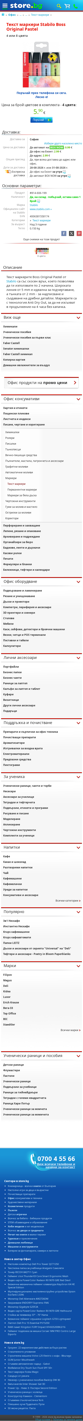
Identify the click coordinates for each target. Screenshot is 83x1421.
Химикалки (12, 432)
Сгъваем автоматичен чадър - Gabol (29, 1363)
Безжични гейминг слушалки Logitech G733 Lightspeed (39, 1318)
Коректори (12, 518)
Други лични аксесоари (19, 705)
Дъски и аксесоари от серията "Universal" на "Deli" (37, 948)
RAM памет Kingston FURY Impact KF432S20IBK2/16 (36, 1327)
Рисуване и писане (16, 813)
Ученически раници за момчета (25, 1109)
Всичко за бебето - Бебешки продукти (30, 1218)
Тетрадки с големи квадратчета (24, 1098)
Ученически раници (17, 1081)
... (20, 15)
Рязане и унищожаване (19, 596)
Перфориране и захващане (21, 525)
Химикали (10, 326)
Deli (5, 986)
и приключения (22, 1238)
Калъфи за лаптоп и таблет (21, 689)
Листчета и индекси (17, 419)
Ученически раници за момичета (26, 1114)
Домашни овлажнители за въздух (26, 365)
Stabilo (34, 205)
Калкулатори (12, 646)
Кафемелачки (12, 884)
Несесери (9, 791)
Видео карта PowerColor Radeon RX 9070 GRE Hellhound (40, 1310)
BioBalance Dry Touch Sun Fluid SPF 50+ (30, 1367)
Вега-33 (8, 1008)
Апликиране (11, 824)
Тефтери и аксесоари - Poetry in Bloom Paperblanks (36, 954)
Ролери (9, 438)
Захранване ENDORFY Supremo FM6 (28, 1302)
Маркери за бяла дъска (22, 495)
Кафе (6, 856)
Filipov (7, 975)
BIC (5, 1019)
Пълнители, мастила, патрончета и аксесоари (34, 461)
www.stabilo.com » (41, 209)
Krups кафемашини (16, 932)
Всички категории (67, 900)
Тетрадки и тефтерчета (19, 802)
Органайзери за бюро (18, 542)
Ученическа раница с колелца (25, 1392)
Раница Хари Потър (16, 1103)
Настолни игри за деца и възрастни (28, 1190)
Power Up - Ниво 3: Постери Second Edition (32, 1388)
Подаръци (10, 711)
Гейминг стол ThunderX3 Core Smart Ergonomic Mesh (38, 1276)
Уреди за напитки (15, 889)
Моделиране (11, 819)
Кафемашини (12, 878)
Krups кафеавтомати (17, 937)
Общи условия (42, 1419)
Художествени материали (22, 1202)
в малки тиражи (27, 1234)
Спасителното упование (22, 1351)
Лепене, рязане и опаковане (22, 531)
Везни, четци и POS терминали (24, 635)
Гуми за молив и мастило (21, 507)
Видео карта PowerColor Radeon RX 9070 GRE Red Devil (39, 1280)
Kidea (6, 991)
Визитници (11, 700)
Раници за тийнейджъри (20, 1092)
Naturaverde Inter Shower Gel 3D (26, 1383)
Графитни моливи (16, 466)
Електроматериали (16, 754)
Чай (6, 873)
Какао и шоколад (14, 862)
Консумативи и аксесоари (20, 895)
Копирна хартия (14, 359)
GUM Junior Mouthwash (21, 1359)
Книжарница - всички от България (32, 1186)
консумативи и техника (25, 1198)
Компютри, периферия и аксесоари (27, 607)
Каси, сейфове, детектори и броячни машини (34, 629)
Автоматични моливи (19, 472)
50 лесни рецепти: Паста (22, 1408)
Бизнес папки (12, 672)
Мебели (8, 624)
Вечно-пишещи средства (21, 455)
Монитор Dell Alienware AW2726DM (28, 1298)
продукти (21, 1206)
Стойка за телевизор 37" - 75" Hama (28, 1314)
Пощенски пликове (16, 413)
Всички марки (69, 1030)
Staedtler (9, 1024)
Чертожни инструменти (20, 501)
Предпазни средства (17, 759)
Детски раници (13, 1065)
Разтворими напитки (18, 867)
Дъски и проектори (16, 601)
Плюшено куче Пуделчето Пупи (26, 1404)
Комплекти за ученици (18, 835)
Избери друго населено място (63, 143)
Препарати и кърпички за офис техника (30, 732)
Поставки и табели (16, 640)
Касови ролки (12, 553)
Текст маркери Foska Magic (23, 1371)
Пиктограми (11, 765)
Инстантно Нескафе (16, 926)
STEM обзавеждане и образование (27, 1222)
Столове (8, 618)
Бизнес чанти (12, 678)
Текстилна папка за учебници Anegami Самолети (36, 1268)
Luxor (6, 997)
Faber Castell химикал (18, 354)
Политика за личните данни (67, 1419)
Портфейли (11, 667)
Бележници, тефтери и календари (26, 570)
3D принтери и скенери (19, 612)
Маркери (11, 478)
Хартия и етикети (15, 408)
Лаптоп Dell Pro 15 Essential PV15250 (28, 1322)
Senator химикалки (16, 348)
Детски (17, 1214)
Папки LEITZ (11, 943)
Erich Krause (11, 1002)
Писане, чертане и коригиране (24, 424)
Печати (8, 558)
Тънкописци (13, 449)
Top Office (9, 1013)
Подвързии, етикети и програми (25, 808)
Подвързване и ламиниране (22, 590)
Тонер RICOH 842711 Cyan (22, 1272)
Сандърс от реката (18, 1375)
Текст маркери (40, 15)
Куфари (8, 694)
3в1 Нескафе (11, 921)
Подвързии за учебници (20, 1087)
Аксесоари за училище (18, 797)
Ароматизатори (14, 743)
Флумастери (11, 1070)
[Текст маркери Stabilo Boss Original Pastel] (41, 65)
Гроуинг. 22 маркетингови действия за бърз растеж (37, 1347)
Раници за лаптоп (15, 683)
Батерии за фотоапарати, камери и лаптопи (33, 1250)
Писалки (10, 443)
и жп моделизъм (26, 1226)
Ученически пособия (17, 332)
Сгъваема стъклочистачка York (25, 1400)
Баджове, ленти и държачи (21, 547)
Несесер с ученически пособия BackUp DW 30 (34, 1379)
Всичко (26, 1230)
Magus (7, 980)
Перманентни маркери (22, 489)
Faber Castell (11, 343)
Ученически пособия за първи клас (27, 337)
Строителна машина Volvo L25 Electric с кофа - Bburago (39, 1355)
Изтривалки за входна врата (23, 748)
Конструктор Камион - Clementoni (27, 1396)
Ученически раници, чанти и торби (27, 786)
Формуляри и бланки (17, 564)
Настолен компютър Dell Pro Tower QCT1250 (33, 1264)
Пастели (8, 1076)
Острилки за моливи (18, 512)
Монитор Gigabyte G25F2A (23, 1306)
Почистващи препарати (19, 737)
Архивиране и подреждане (21, 536)
